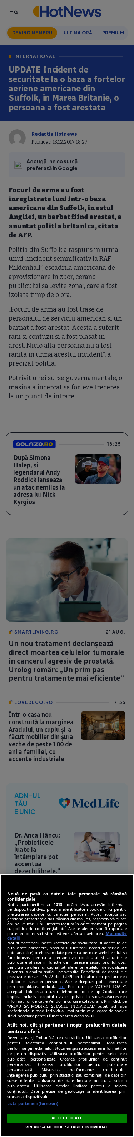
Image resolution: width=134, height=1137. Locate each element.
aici (62, 986)
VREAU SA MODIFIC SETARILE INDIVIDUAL (66, 1127)
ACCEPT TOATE (66, 1118)
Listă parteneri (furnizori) (32, 1103)
